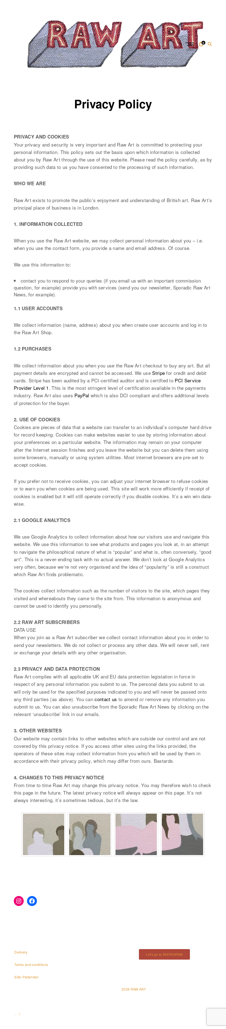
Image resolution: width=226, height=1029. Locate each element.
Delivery (20, 952)
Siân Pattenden (26, 977)
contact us (106, 699)
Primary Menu (190, 44)
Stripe (158, 372)
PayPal (81, 395)
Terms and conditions (31, 964)
